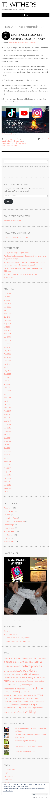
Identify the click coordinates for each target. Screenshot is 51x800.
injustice (28, 689)
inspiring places (8, 692)
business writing (19, 661)
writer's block (18, 712)
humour (35, 685)
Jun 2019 (7, 394)
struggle (32, 704)
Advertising (13, 42)
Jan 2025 (7, 310)
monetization (16, 143)
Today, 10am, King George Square (16, 253)
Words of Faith (9, 541)
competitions (14, 666)
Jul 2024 (7, 327)
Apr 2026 (7, 293)
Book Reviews (23, 42)
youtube (14, 145)
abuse (6, 658)
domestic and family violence (26, 674)
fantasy (12, 681)
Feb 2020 (7, 391)
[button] (17, 569)
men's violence (38, 692)
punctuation (39, 698)
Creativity (32, 42)
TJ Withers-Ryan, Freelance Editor (16, 237)
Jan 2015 (7, 434)
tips (34, 708)
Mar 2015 (7, 428)
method (12, 695)
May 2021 (7, 371)
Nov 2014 (7, 441)
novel (6, 698)
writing (30, 711)
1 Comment (44, 139)
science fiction (29, 701)
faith (6, 680)
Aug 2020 (7, 384)
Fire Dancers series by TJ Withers (18, 638)
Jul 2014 (7, 455)
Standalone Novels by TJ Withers (18, 641)
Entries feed (8, 776)
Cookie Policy (8, 791)
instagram (19, 141)
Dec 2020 (7, 374)
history (18, 685)
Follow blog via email (16, 184)
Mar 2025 (7, 307)
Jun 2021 (7, 367)
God (42, 681)
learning (16, 692)
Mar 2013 (7, 475)
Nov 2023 (7, 344)
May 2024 (7, 330)
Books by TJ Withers (11, 634)
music (29, 695)
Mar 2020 (7, 387)
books (7, 661)
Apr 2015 (7, 424)
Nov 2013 (7, 465)
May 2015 (7, 421)
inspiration (37, 688)
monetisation (6, 143)
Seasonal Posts (9, 531)
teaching (17, 707)
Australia (29, 658)
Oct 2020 (7, 377)
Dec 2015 (7, 404)
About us (7, 631)
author (37, 658)
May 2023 (7, 351)
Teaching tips (9, 535)
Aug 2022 (7, 354)
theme (30, 707)
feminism (19, 681)
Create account (9, 769)
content (17, 139)
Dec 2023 (7, 340)
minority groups (22, 695)
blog (5, 139)
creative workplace (12, 671)
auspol (23, 658)
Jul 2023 (7, 347)
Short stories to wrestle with (25, 751)
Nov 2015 (7, 408)
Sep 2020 (7, 381)
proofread (31, 698)
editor (36, 677)
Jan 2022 (7, 364)
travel (11, 712)
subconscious (9, 708)
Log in (6, 773)
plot (21, 698)
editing (30, 677)
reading (8, 701)
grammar (10, 684)
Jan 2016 (7, 401)
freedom (30, 681)
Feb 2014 (7, 461)
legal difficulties (25, 692)
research (16, 701)
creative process (30, 666)
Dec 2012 (7, 478)
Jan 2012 (7, 492)
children (30, 662)
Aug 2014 (7, 451)
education (42, 678)
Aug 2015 (7, 411)
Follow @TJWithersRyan (12, 220)
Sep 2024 (7, 320)
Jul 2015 (7, 414)
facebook (11, 141)
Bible (44, 658)
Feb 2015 (7, 431)
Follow (8, 202)
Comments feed (9, 779)
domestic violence (12, 677)
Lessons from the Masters (15, 521)
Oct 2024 (7, 317)
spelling (24, 705)
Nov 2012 (7, 482)
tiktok (9, 145)
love (32, 692)
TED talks (7, 538)
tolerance (39, 708)
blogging (11, 139)
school (22, 701)
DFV (35, 671)
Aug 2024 (7, 324)
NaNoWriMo (37, 695)
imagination (9, 689)
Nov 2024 (7, 313)
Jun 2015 (7, 418)
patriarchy (17, 698)
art (19, 658)
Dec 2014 (7, 438)
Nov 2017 (7, 398)
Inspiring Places (12, 518)
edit (25, 677)
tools (6, 711)
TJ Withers (19, 4)
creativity (27, 670)
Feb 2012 (7, 488)
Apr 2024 (7, 334)
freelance (37, 681)
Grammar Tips (9, 525)
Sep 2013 (7, 468)
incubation (20, 688)
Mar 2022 (7, 357)
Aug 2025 (7, 300)
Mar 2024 (7, 337)
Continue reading (9, 134)
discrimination (9, 674)
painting (11, 698)
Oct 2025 (7, 297)
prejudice (26, 698)
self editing (37, 701)
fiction (24, 681)
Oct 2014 (7, 445)
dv (23, 677)
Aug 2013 (7, 471)
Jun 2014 (7, 458)
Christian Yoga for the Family (25, 741)
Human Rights (9, 528)
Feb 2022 (7, 361)
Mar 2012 (7, 485)
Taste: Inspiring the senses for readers (29, 746)
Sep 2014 (7, 448)
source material (15, 705)
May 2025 (7, 303)
